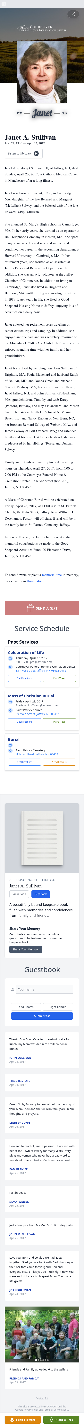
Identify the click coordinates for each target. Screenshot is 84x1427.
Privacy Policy (31, 1409)
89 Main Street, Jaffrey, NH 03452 (37, 714)
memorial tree (52, 574)
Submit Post (42, 1016)
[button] (42, 1335)
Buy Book (41, 894)
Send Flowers (59, 762)
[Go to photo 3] (41, 1360)
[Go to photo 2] (38, 1360)
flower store (35, 580)
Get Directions (24, 678)
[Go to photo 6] (48, 1360)
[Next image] (75, 1334)
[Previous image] (8, 1334)
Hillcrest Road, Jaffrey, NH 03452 (37, 754)
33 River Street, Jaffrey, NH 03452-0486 (41, 670)
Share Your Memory (25, 949)
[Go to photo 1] (36, 1360)
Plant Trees (59, 678)
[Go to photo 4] (43, 1360)
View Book (19, 894)
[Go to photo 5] (45, 1360)
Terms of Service (53, 1409)
